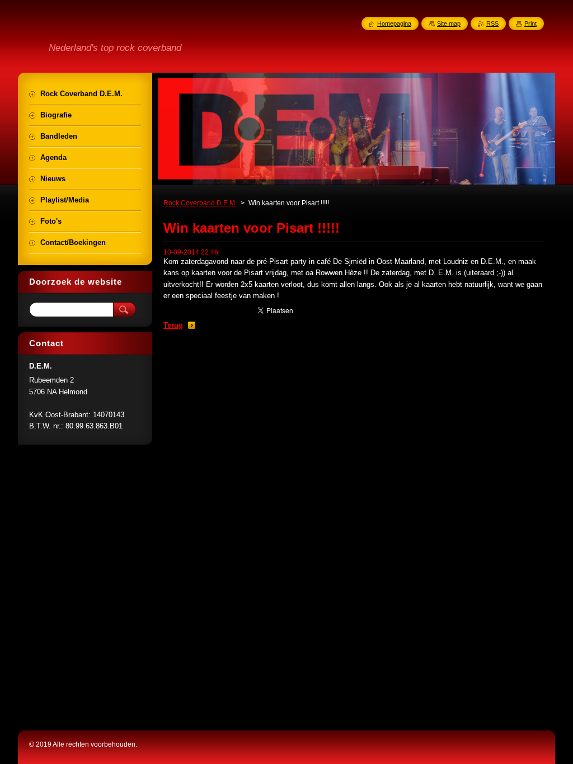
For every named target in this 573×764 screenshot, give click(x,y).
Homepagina (394, 23)
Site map (449, 23)
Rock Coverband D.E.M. (200, 203)
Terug (173, 325)
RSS (492, 23)
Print (530, 23)
